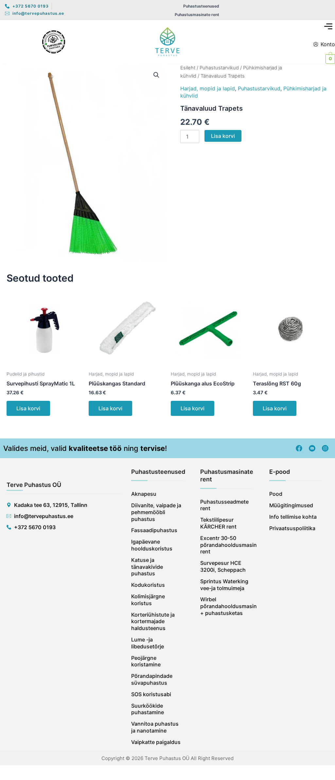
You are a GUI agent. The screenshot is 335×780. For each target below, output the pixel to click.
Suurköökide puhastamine (147, 709)
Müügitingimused (291, 505)
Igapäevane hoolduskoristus (151, 545)
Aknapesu (143, 494)
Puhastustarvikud (219, 68)
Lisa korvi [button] (28, 408)
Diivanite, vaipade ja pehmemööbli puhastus (156, 512)
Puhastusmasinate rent (197, 14)
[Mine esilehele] (167, 42)
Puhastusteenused (201, 6)
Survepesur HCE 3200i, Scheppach (223, 566)
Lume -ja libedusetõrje (147, 643)
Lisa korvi (223, 136)
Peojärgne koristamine (146, 661)
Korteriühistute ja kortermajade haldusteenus (153, 621)
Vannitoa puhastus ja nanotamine (155, 727)
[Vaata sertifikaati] (53, 41)
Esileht (187, 68)
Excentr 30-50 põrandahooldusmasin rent (226, 545)
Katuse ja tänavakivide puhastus (147, 567)
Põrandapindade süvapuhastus (151, 679)
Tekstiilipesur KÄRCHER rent (218, 523)
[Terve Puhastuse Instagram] (325, 448)
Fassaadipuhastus (154, 530)
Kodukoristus (148, 585)
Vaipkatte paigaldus (156, 742)
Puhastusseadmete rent (224, 505)
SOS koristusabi (151, 694)
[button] (328, 27)
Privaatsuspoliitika (292, 528)
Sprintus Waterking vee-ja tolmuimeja (224, 584)
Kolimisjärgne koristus (148, 599)
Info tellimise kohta (293, 516)
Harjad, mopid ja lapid (207, 88)
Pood (275, 494)
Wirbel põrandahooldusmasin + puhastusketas (226, 606)
